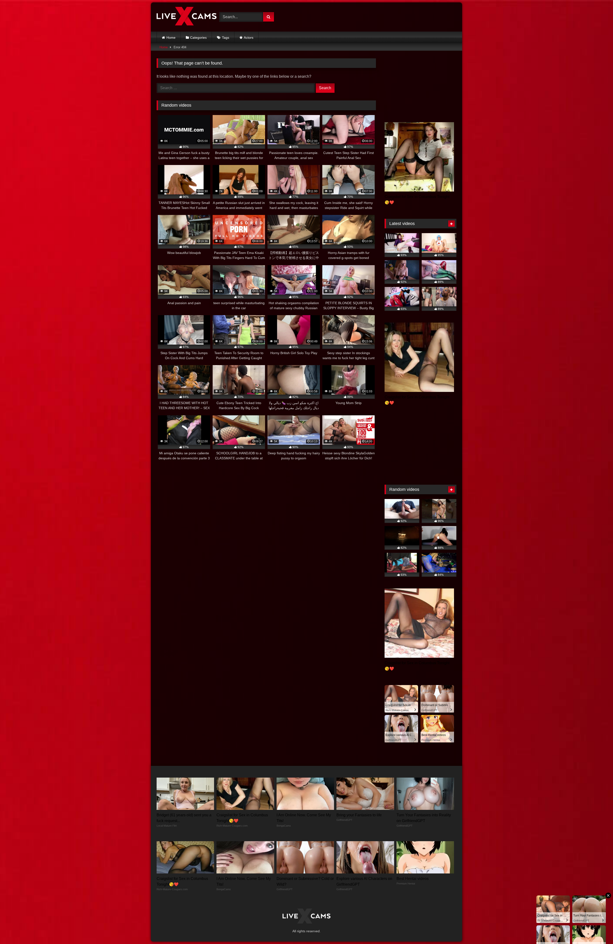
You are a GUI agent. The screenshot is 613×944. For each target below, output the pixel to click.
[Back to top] (598, 929)
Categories (198, 37)
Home (171, 37)
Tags (225, 37)
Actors (248, 37)
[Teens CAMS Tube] (186, 17)
